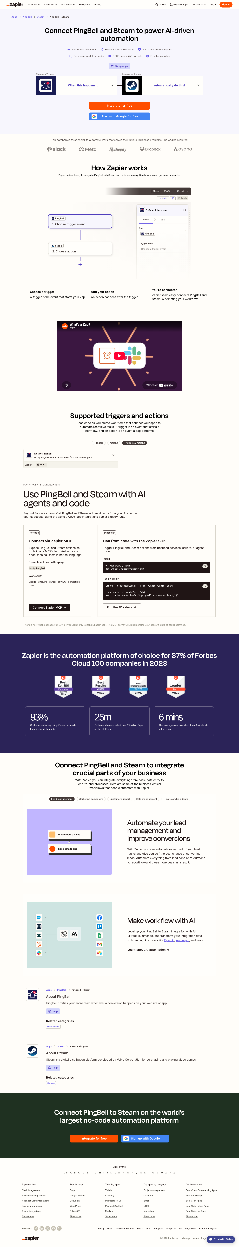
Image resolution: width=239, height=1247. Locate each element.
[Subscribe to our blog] (59, 1228)
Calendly (109, 1195)
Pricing (101, 1228)
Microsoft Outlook (114, 1206)
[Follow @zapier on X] (47, 1228)
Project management (154, 1190)
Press (140, 1228)
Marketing (149, 1211)
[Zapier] (15, 4)
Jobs (147, 1228)
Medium (109, 1211)
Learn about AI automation (146, 949)
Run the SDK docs (119, 607)
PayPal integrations (32, 1206)
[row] (58, 218)
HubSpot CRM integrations (35, 1200)
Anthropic (182, 940)
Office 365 (75, 1211)
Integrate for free (119, 105)
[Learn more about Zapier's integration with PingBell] (32, 994)
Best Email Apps (194, 1195)
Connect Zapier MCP (47, 607)
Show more (28, 1216)
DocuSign (75, 1200)
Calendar (148, 1195)
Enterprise (158, 1228)
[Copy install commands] (205, 566)
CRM (146, 1206)
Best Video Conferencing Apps (201, 1190)
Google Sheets (77, 1195)
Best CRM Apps (194, 1200)
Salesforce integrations (34, 1195)
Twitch (108, 1190)
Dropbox (74, 1190)
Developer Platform (124, 1228)
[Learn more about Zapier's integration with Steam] (32, 1051)
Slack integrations (31, 1190)
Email (146, 1200)
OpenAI (169, 940)
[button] (119, 116)
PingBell (27, 16)
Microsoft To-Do (113, 1200)
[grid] (58, 218)
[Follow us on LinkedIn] (42, 1228)
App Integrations (187, 1228)
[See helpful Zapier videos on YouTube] (53, 1228)
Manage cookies (190, 1238)
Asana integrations (31, 1211)
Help (55, 1011)
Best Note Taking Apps (197, 1206)
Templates (171, 1228)
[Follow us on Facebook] (36, 1228)
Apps (14, 16)
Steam (40, 16)
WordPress (75, 1206)
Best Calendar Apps (196, 1211)
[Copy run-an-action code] (205, 586)
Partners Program (208, 1228)
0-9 (65, 1172)
